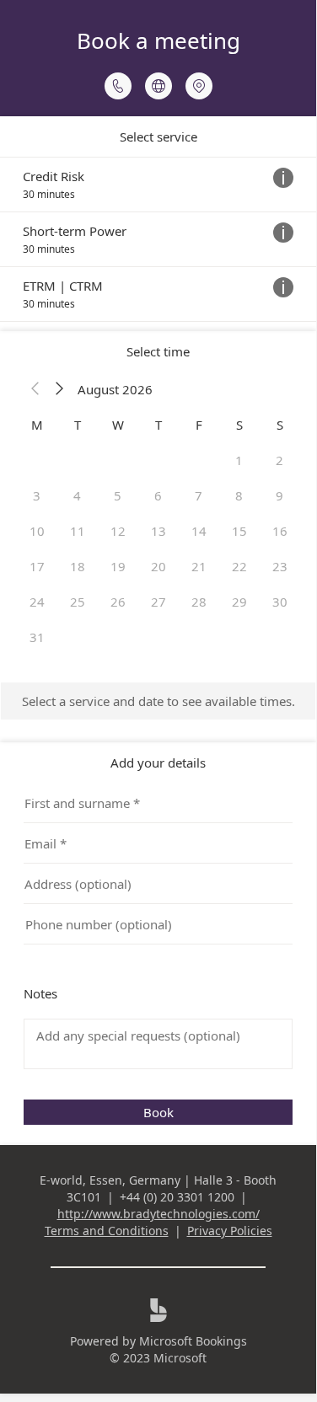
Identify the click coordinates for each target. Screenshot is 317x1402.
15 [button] (239, 530)
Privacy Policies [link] (229, 1231)
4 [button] (77, 495)
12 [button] (118, 530)
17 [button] (37, 566)
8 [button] (239, 495)
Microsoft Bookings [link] (193, 1341)
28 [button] (199, 601)
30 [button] (279, 601)
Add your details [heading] (158, 762)
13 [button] (158, 530)
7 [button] (198, 495)
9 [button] (279, 495)
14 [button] (199, 530)
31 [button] (37, 637)
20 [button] (158, 566)
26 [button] (118, 601)
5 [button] (117, 495)
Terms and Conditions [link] (107, 1231)
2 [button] (279, 460)
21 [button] (199, 566)
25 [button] (77, 601)
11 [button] (77, 530)
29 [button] (239, 601)
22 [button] (239, 566)
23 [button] (279, 566)
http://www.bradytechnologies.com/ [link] (158, 1214)
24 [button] (37, 601)
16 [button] (279, 530)
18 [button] (77, 566)
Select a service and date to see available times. (158, 701)
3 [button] (36, 495)
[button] (35, 389)
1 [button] (239, 460)
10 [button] (37, 530)
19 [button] (118, 566)
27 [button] (158, 601)
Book (158, 1112)
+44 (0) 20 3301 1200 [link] (177, 1197)
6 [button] (158, 495)
